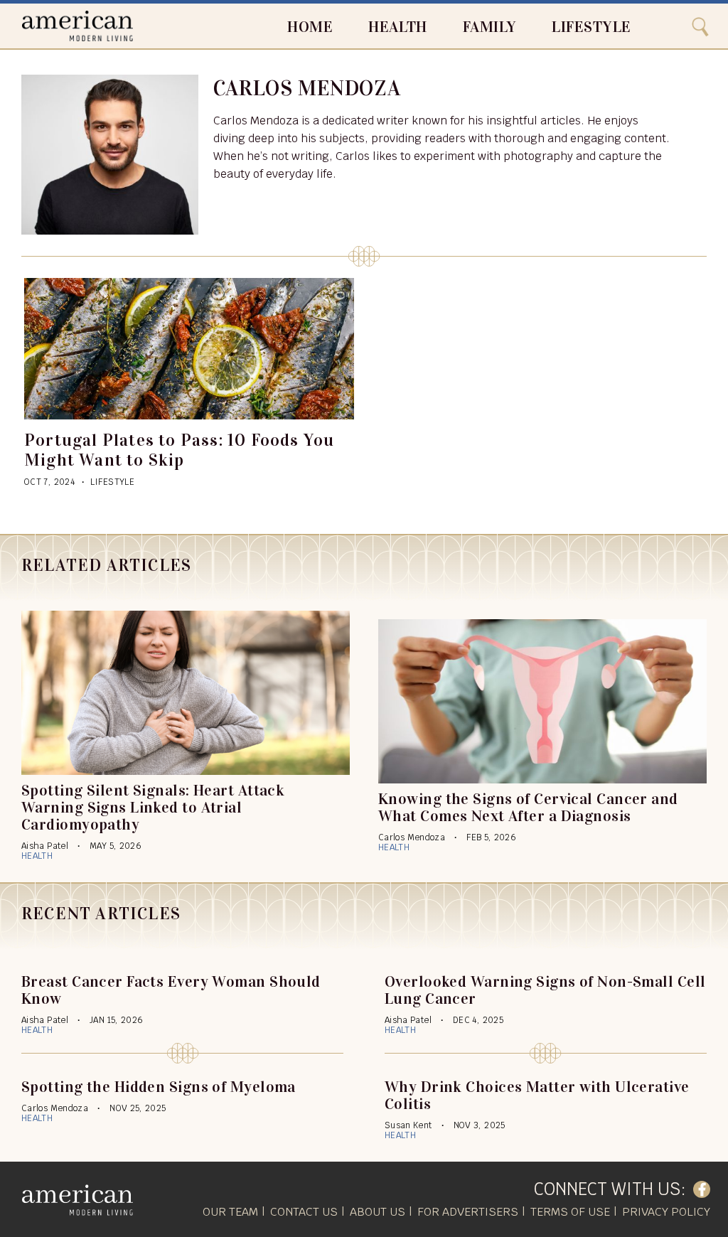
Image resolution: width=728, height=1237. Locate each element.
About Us (377, 1211)
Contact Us (304, 1211)
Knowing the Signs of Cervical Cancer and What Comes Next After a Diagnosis (528, 807)
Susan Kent (408, 1125)
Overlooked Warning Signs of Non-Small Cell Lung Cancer (545, 990)
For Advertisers (467, 1211)
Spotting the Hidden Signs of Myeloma (158, 1086)
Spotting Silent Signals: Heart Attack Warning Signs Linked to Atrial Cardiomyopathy (152, 807)
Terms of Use (570, 1211)
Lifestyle (591, 27)
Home (310, 27)
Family (490, 27)
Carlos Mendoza (411, 837)
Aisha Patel (44, 846)
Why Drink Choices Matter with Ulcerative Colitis (537, 1095)
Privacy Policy (666, 1211)
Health (397, 27)
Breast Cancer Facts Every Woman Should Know (171, 990)
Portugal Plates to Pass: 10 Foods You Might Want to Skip (179, 450)
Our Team (230, 1211)
